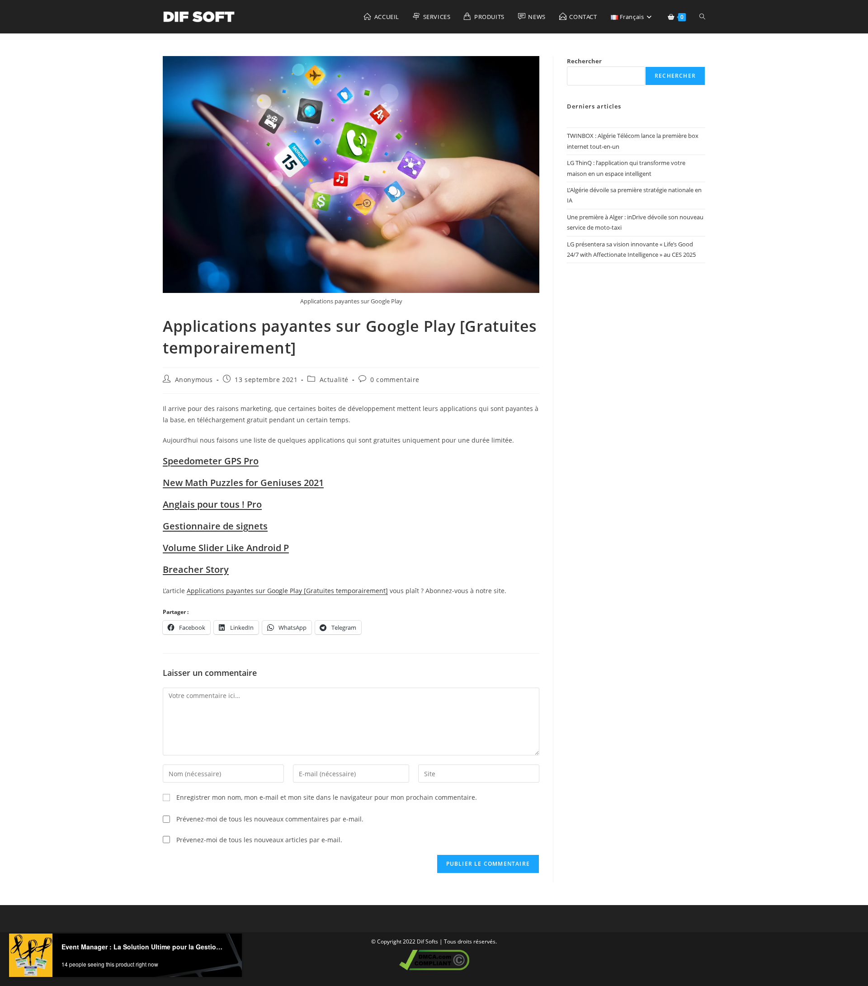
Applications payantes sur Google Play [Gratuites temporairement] (287, 590)
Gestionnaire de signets (215, 526)
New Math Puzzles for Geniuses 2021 (243, 482)
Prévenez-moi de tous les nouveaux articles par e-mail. (259, 839)
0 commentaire (395, 379)
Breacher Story (196, 569)
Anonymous (194, 379)
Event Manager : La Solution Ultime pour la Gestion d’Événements (143, 946)
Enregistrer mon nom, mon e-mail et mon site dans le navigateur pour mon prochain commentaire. (326, 797)
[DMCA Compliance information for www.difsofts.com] (434, 959)
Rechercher (584, 61)
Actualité (334, 379)
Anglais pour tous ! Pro (212, 504)
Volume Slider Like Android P (226, 548)
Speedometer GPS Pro (211, 461)
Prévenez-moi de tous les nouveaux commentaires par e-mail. (269, 819)
